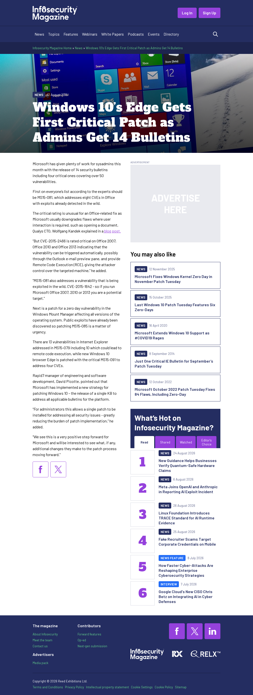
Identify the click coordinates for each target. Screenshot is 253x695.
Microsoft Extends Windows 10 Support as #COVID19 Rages (172, 335)
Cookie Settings (142, 687)
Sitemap (181, 687)
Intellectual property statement (107, 687)
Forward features (89, 634)
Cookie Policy (164, 687)
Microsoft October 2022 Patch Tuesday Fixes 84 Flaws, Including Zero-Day (175, 391)
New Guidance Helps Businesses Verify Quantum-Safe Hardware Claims (188, 465)
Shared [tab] (165, 442)
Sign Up (209, 12)
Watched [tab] (186, 442)
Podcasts (136, 34)
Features (70, 34)
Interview (169, 584)
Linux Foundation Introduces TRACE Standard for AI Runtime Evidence (186, 517)
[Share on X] (58, 469)
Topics (54, 34)
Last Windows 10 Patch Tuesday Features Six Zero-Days (175, 307)
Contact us (40, 646)
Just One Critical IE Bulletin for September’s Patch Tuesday (174, 363)
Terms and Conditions (48, 687)
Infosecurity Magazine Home (52, 48)
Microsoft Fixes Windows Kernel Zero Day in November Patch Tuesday (173, 279)
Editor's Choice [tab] (206, 442)
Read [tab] (144, 442)
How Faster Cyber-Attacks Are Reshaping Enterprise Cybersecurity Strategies (186, 570)
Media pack (40, 663)
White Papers (112, 34)
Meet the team (42, 640)
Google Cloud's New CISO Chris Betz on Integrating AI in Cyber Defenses (185, 596)
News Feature (172, 558)
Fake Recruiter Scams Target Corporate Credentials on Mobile (187, 541)
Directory (171, 34)
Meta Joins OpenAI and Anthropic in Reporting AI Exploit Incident (188, 489)
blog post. (112, 231)
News (39, 34)
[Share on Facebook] (40, 469)
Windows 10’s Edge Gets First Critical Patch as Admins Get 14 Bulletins (134, 48)
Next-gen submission (92, 646)
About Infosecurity (45, 634)
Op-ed (82, 640)
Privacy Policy (74, 687)
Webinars (89, 34)
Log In (187, 12)
